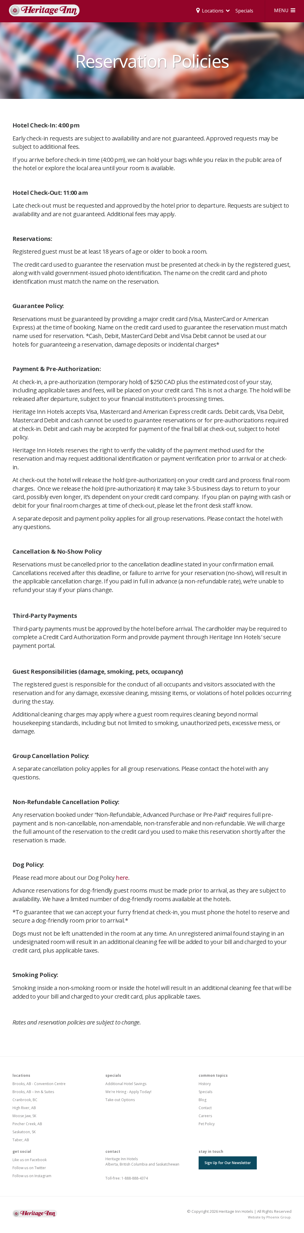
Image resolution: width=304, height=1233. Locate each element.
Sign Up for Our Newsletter (228, 1162)
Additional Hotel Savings (125, 1083)
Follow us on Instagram (31, 1175)
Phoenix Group (278, 1217)
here (122, 878)
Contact (205, 1107)
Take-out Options (120, 1099)
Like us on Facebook (29, 1159)
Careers (205, 1115)
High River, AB (24, 1107)
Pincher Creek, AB (27, 1123)
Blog (202, 1099)
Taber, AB (20, 1139)
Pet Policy (207, 1123)
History (205, 1083)
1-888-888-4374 (134, 1178)
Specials (244, 10)
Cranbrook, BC (24, 1099)
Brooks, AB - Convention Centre (39, 1083)
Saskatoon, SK (24, 1131)
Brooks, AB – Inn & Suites (33, 1091)
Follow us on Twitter (29, 1167)
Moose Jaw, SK (24, 1115)
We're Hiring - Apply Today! (128, 1091)
